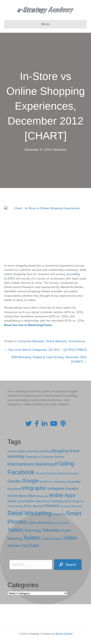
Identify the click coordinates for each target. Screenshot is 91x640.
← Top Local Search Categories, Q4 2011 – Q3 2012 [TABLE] (45, 349)
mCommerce (17, 496)
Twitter (31, 537)
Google (30, 481)
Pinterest (51, 506)
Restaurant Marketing (71, 506)
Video (70, 538)
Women (14, 546)
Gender (14, 481)
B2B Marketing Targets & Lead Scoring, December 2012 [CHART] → (49, 359)
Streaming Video (60, 523)
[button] (67, 564)
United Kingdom (52, 538)
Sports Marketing (39, 522)
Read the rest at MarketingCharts (28, 325)
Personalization (15, 506)
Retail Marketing (29, 513)
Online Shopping (73, 501)
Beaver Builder (64, 633)
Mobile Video (34, 501)
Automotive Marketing (38, 451)
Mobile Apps (62, 495)
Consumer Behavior (31, 341)
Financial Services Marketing (52, 473)
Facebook (20, 472)
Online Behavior (56, 341)
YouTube (30, 545)
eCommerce (77, 341)
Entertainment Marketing (30, 464)
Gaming (74, 473)
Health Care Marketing (53, 481)
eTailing (64, 463)
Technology (32, 530)
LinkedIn (71, 488)
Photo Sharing (33, 506)
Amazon (12, 451)
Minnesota (42, 496)
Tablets (15, 530)
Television (51, 530)
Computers (32, 456)
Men (32, 496)
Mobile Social (16, 501)
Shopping (58, 514)
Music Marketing (53, 501)
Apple (21, 451)
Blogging (60, 451)
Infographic (34, 488)
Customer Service (53, 456)
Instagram (55, 488)
